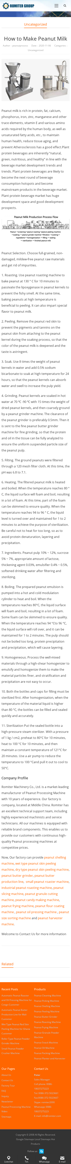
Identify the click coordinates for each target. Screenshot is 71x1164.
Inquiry (5, 1096)
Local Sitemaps (43, 1139)
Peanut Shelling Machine (47, 1006)
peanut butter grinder (17, 876)
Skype (41, 1151)
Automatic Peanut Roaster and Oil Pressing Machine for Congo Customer (17, 1000)
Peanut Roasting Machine (47, 1022)
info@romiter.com (51, 1116)
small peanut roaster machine (47, 882)
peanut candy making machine (37, 900)
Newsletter (7, 1101)
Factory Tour (8, 1085)
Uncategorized (35, 24)
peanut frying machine (18, 906)
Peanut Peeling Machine (46, 1011)
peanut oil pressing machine (36, 912)
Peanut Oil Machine (44, 1047)
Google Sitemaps (25, 1139)
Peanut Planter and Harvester (49, 1058)
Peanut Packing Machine (47, 1053)
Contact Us (7, 1080)
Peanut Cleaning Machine (47, 995)
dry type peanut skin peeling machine (42, 869)
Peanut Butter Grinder (45, 1016)
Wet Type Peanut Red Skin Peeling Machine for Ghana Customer (16, 1029)
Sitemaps (6, 1116)
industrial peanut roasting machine (27, 888)
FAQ (4, 1091)
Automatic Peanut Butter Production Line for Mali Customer (14, 1014)
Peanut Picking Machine (46, 1000)
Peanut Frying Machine (46, 1027)
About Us (6, 1075)
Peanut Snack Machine (46, 1042)
